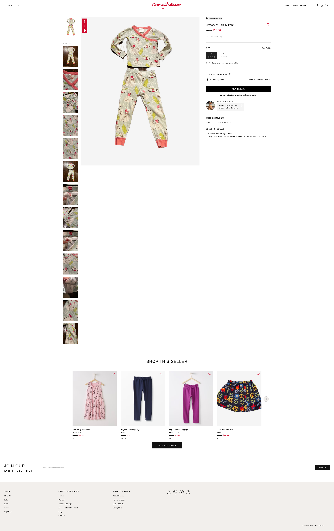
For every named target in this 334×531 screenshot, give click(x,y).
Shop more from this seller (228, 108)
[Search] (317, 5)
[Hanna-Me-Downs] (167, 5)
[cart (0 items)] (326, 4)
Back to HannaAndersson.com (298, 5)
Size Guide (266, 48)
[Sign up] (321, 5)
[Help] (242, 106)
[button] (268, 24)
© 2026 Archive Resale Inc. (313, 525)
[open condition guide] (230, 74)
